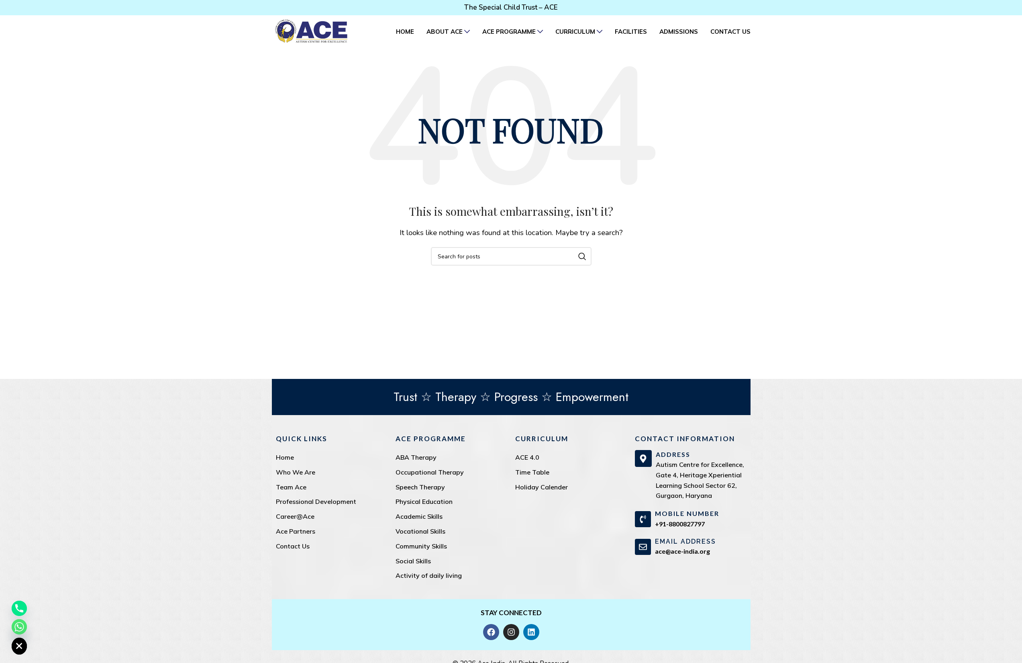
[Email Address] (643, 547)
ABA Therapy (416, 457)
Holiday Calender (541, 487)
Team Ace (291, 487)
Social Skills (413, 561)
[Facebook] (491, 632)
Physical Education (424, 501)
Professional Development (316, 501)
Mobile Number (687, 513)
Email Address (685, 541)
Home (285, 457)
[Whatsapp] (19, 626)
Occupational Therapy (430, 472)
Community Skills (421, 546)
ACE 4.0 (527, 457)
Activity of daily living (429, 575)
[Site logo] (311, 30)
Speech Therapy (420, 487)
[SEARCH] (582, 256)
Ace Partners (295, 531)
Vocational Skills (420, 531)
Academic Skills (419, 516)
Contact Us (293, 546)
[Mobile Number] (643, 519)
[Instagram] (511, 632)
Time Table (532, 472)
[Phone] (19, 608)
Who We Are (295, 472)
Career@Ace (295, 516)
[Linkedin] (531, 632)
